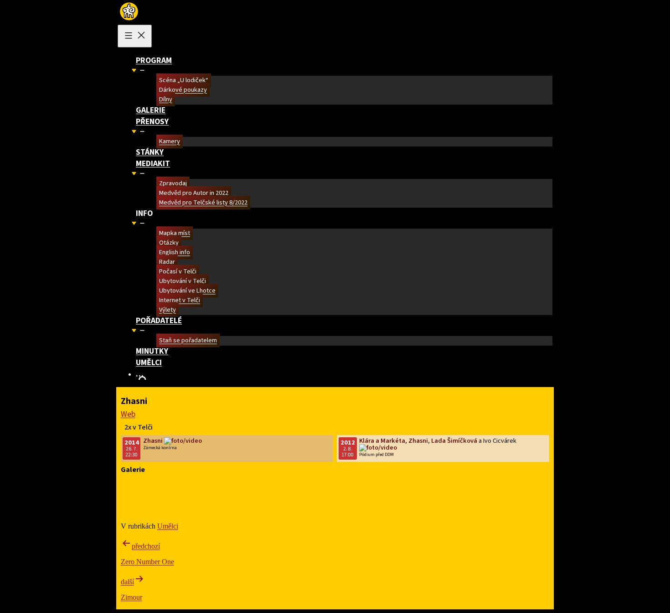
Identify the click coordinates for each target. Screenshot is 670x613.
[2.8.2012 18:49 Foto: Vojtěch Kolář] (397, 495)
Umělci (149, 362)
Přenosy (152, 121)
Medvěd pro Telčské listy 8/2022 (203, 203)
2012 (347, 442)
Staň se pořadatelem (188, 341)
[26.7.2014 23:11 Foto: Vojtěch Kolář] (296, 486)
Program (154, 60)
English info (174, 252)
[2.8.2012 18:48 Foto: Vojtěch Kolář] (402, 503)
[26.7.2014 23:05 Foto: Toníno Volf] (286, 495)
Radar (167, 262)
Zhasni (153, 440)
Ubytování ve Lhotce (187, 291)
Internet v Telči (179, 300)
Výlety (167, 310)
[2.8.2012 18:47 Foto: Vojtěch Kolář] (402, 511)
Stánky (150, 152)
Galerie (150, 110)
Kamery (169, 142)
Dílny (165, 100)
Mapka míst (174, 233)
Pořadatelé (159, 320)
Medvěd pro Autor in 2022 (193, 193)
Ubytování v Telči (182, 281)
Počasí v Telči (177, 272)
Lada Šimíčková (454, 440)
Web (128, 414)
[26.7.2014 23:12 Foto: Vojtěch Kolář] (180, 486)
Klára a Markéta (382, 440)
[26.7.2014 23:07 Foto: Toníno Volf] (177, 495)
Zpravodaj (173, 184)
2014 (131, 442)
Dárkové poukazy (183, 90)
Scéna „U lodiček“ (183, 80)
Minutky (152, 351)
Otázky (169, 243)
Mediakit (153, 163)
